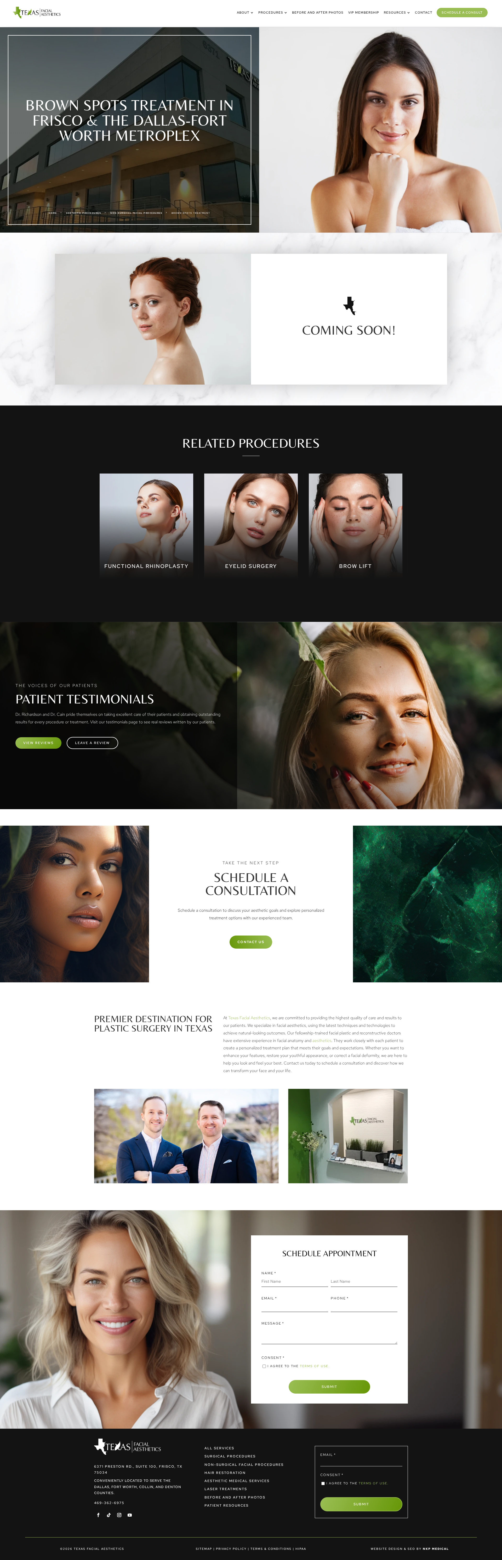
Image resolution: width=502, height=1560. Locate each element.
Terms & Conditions (271, 1549)
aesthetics (321, 1040)
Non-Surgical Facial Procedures (244, 1464)
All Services (219, 1448)
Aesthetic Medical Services (237, 1481)
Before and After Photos (234, 1497)
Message (272, 1323)
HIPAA (300, 1549)
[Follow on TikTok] (109, 1515)
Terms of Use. (315, 1366)
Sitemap (204, 1549)
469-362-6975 (109, 1503)
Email (269, 1298)
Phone (340, 1298)
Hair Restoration (225, 1473)
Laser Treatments (225, 1489)
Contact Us (250, 942)
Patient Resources (226, 1505)
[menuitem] (245, 12)
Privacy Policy (231, 1549)
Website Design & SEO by (410, 1549)
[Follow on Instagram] (119, 1515)
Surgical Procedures (230, 1456)
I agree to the (298, 1366)
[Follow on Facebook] (98, 1515)
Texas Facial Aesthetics (249, 1018)
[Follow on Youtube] (130, 1515)
